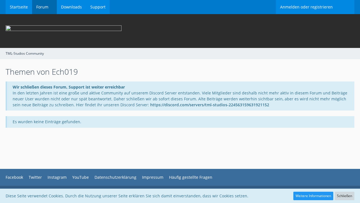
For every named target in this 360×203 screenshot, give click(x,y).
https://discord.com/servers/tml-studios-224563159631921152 (209, 104)
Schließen (344, 195)
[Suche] (345, 7)
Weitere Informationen (313, 195)
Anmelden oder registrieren (306, 7)
